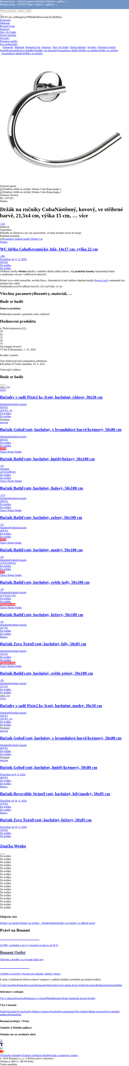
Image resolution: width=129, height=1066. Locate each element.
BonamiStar (15, 1014)
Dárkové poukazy (41, 1011)
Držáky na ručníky (108, 50)
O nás (20, 1011)
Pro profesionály (67, 1011)
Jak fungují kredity (85, 998)
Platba (49, 998)
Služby (3, 1011)
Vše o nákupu (7, 998)
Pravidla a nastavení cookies (63, 1055)
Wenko (53, 923)
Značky (28, 1011)
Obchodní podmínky (11, 1055)
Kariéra (54, 1011)
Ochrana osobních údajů (35, 1055)
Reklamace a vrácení (35, 998)
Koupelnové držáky (68, 50)
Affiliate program (96, 1011)
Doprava (19, 998)
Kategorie (12, 50)
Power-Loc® (101, 280)
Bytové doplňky (25, 50)
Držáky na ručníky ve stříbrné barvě (76, 923)
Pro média (81, 1011)
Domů (3, 50)
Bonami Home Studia (64, 998)
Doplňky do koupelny (46, 50)
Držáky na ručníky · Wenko (34, 923)
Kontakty (12, 1011)
